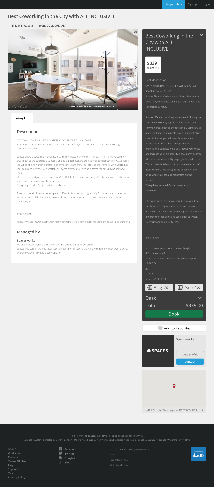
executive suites (105, 435)
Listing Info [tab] (22, 118)
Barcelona (48, 439)
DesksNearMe (20, 4)
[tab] (153, 65)
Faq (10, 465)
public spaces (126, 435)
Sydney (151, 439)
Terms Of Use (17, 461)
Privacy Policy (16, 477)
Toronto (161, 439)
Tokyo (186, 439)
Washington (174, 439)
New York (102, 439)
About (12, 449)
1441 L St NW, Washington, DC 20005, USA (170, 410)
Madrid (77, 439)
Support (13, 469)
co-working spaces (85, 435)
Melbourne (89, 439)
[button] (174, 386)
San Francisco (116, 439)
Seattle (142, 439)
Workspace (15, 453)
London (68, 439)
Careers (13, 457)
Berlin (59, 439)
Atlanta (28, 439)
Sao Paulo (130, 439)
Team (11, 473)
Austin (37, 439)
